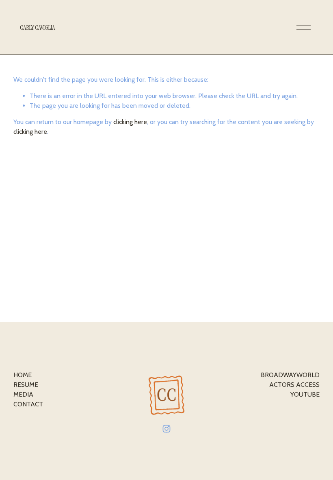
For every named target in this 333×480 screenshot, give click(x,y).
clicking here (130, 122)
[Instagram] (166, 429)
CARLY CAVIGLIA (37, 27)
